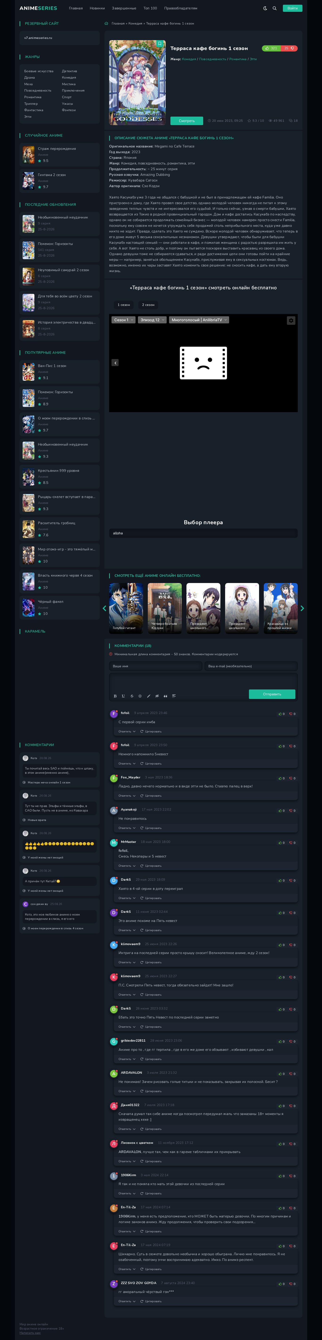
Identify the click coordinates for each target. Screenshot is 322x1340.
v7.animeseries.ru (38, 38)
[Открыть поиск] (274, 8)
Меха (28, 84)
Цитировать (153, 731)
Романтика (238, 59)
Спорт (67, 97)
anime (38, 8)
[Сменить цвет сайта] (265, 8)
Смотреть (187, 120)
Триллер (31, 103)
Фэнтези (69, 110)
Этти (253, 59)
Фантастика (33, 110)
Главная (76, 8)
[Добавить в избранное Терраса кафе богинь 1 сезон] (159, 43)
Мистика (69, 84)
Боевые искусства (39, 71)
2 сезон (148, 305)
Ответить (125, 731)
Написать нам (30, 1333)
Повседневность (212, 59)
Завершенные (124, 8)
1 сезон (124, 305)
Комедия (135, 23)
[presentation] (104, 608)
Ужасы (67, 103)
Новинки (97, 8)
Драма (29, 77)
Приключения (73, 90)
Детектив (69, 71)
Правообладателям (181, 8)
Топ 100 (150, 8)
